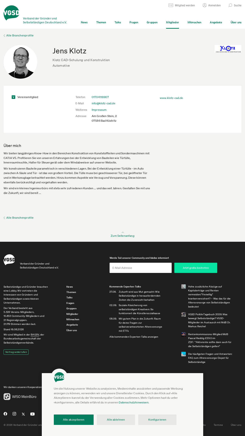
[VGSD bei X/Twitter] (23, 415)
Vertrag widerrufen (16, 352)
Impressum (99, 109)
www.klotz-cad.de (171, 98)
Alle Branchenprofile (20, 35)
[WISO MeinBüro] (20, 397)
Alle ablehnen (116, 419)
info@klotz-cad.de (103, 103)
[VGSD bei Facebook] (5, 415)
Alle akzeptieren (73, 419)
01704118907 (100, 97)
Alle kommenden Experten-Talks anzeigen (133, 336)
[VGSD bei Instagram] (14, 415)
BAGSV (35, 334)
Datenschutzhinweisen (133, 402)
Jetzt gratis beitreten (196, 268)
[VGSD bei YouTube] (32, 415)
